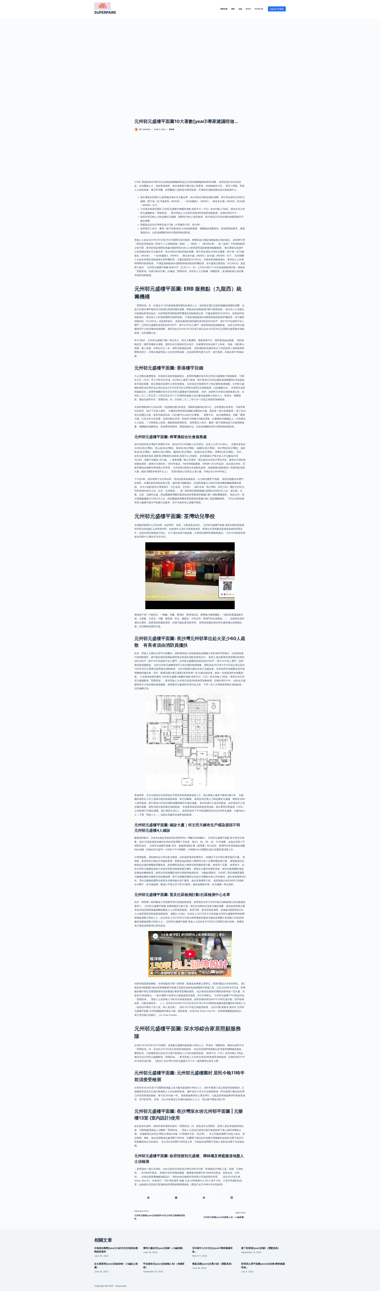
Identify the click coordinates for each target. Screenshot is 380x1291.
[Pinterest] (204, 1198)
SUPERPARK (105, 12)
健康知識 (223, 9)
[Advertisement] (190, 63)
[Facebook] (148, 1198)
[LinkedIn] (232, 1198)
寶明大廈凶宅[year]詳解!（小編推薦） (164, 1248)
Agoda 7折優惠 (277, 9)
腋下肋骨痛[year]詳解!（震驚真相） (260, 1248)
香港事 (171, 129)
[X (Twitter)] (176, 1198)
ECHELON (259, 9)
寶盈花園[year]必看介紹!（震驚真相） (212, 1263)
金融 (240, 9)
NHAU (248, 9)
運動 (233, 9)
